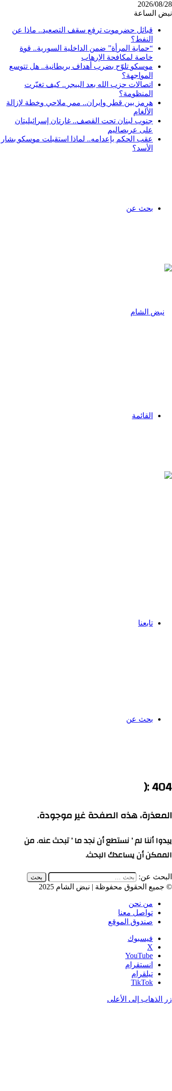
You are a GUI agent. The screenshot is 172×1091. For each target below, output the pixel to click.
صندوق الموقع (130, 922)
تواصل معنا (135, 912)
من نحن (141, 903)
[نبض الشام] (151, 312)
